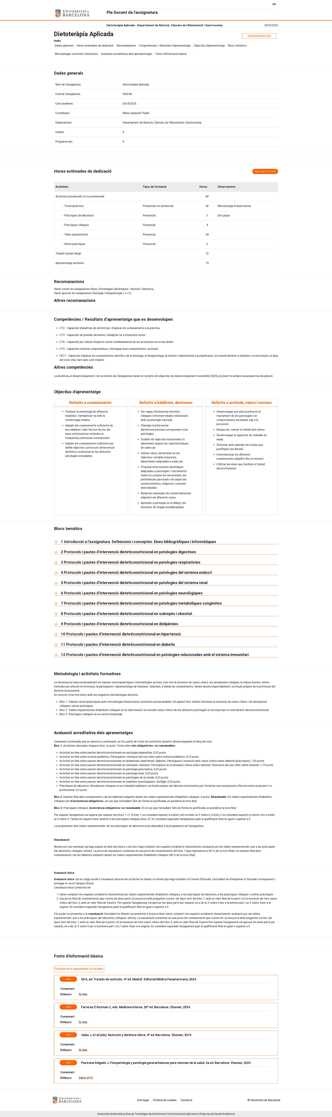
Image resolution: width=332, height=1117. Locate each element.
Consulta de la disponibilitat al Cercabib (79, 968)
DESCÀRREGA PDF (259, 36)
